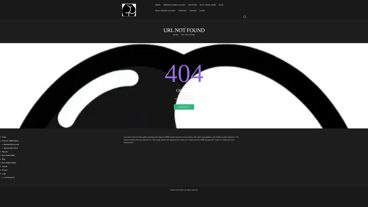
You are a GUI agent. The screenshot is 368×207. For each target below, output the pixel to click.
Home (175, 35)
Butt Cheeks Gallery (9, 163)
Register (5, 152)
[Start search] (244, 16)
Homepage (184, 107)
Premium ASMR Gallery (10, 141)
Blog (3, 159)
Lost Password (9, 177)
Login (4, 174)
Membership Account (11, 144)
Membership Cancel (11, 148)
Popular (4, 166)
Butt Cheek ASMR (8, 155)
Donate (4, 170)
